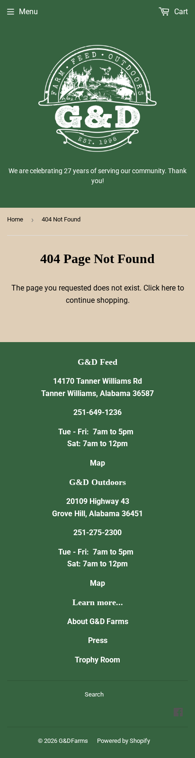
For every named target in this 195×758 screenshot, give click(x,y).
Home (15, 219)
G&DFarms (73, 740)
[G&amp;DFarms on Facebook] (178, 713)
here (168, 287)
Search (94, 694)
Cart (180, 11)
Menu (28, 11)
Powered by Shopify (123, 740)
